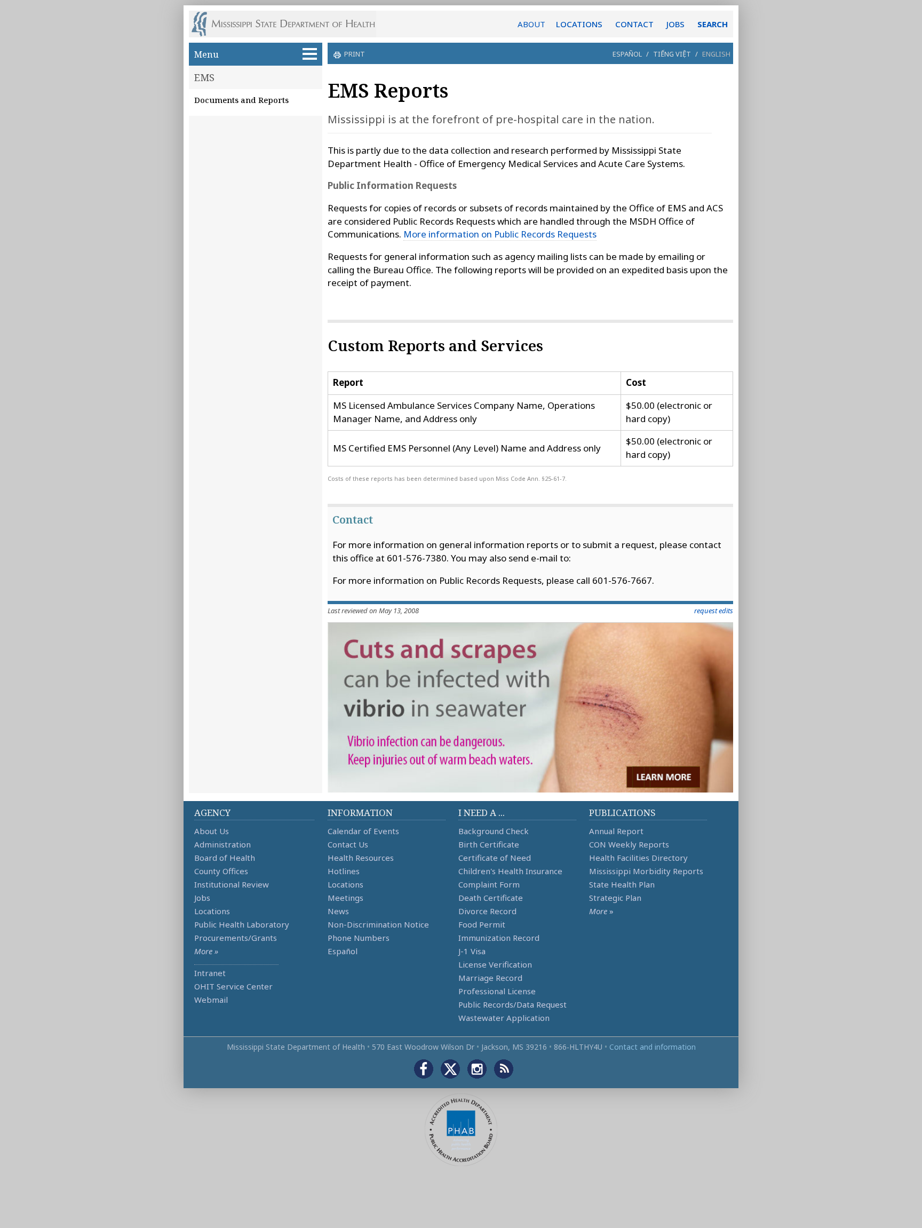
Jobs (202, 897)
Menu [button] (206, 54)
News (338, 911)
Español (627, 54)
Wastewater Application (504, 1017)
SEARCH (712, 24)
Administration (222, 844)
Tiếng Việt (672, 54)
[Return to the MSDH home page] (289, 24)
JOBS (675, 24)
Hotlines (344, 871)
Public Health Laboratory (241, 924)
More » (206, 951)
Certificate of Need (494, 857)
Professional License (497, 991)
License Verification (495, 964)
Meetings (345, 897)
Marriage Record (490, 977)
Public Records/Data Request (512, 1004)
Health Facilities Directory (638, 857)
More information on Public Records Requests (500, 234)
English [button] (716, 54)
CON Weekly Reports (629, 844)
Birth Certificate (488, 844)
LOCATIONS (579, 24)
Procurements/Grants (235, 937)
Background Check (493, 831)
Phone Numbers (359, 937)
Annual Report (616, 831)
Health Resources (361, 857)
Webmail (211, 999)
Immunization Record (498, 937)
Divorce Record (487, 911)
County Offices (221, 871)
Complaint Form (489, 884)
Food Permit (481, 924)
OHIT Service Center (233, 986)
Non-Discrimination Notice (378, 924)
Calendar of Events (363, 831)
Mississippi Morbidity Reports (646, 871)
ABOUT (531, 24)
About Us (211, 831)
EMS (204, 77)
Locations (212, 911)
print (354, 54)
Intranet (210, 973)
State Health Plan (622, 884)
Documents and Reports (241, 99)
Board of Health (224, 857)
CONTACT (634, 24)
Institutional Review (231, 884)
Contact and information (652, 1047)
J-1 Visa (472, 951)
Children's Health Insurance (510, 871)
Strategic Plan (615, 897)
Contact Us (348, 844)
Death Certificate (490, 897)
